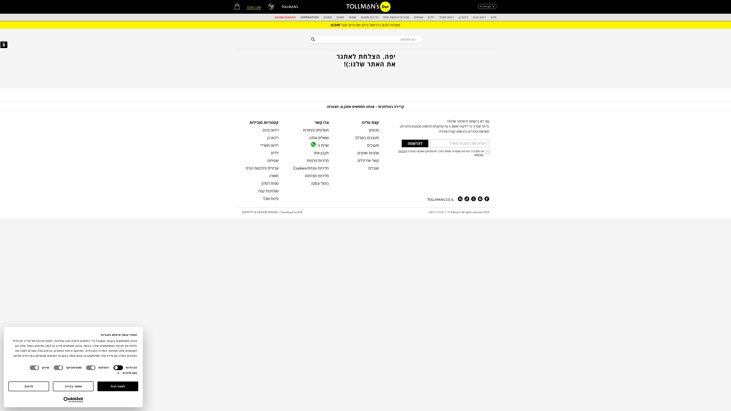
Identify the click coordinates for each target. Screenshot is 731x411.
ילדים (431, 17)
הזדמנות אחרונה (285, 17)
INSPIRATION (310, 17)
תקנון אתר (321, 152)
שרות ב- (322, 145)
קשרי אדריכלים (368, 160)
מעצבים (373, 145)
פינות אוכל (271, 198)
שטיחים (418, 17)
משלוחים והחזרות (316, 130)
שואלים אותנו (319, 137)
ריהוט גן (463, 17)
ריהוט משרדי (446, 17)
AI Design (485, 6)
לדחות (29, 386)
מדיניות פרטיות (318, 160)
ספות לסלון (270, 183)
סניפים (374, 130)
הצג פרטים (130, 372)
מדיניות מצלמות (317, 175)
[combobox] (365, 39)
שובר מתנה (254, 7)
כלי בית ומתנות (369, 17)
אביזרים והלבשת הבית (396, 17)
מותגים (328, 17)
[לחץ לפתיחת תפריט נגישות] (4, 45)
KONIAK (273, 212)
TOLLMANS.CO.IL (440, 199)
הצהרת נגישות (436, 212)
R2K (300, 212)
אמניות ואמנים (368, 152)
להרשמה (415, 143)
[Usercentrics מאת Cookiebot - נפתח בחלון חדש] (73, 400)
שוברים (373, 168)
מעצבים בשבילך (367, 137)
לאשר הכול (118, 386)
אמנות (352, 17)
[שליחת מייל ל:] (466, 198)
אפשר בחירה (73, 386)
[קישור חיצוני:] (290, 6)
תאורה (340, 17)
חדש (493, 17)
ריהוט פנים (479, 17)
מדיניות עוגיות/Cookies (311, 168)
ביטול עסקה (320, 183)
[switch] (92, 367)
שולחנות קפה (268, 191)
